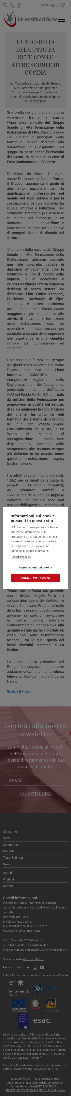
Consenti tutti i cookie (35, 578)
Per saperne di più (21, 556)
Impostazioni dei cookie (35, 567)
